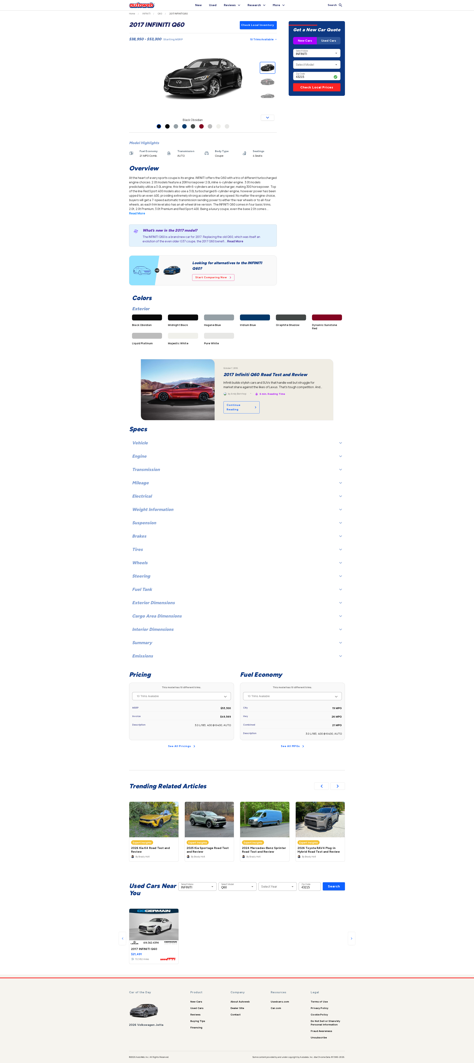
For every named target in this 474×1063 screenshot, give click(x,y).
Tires (137, 549)
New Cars (305, 40)
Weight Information (152, 509)
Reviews (195, 1014)
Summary (142, 642)
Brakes (139, 536)
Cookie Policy (319, 1014)
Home (132, 13)
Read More (137, 213)
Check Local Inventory (257, 25)
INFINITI (146, 13)
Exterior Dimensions (153, 602)
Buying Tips (197, 1021)
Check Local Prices (316, 87)
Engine (139, 456)
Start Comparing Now (211, 277)
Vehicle (140, 442)
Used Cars (328, 40)
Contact (236, 1014)
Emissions (142, 656)
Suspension (144, 522)
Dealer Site (237, 1008)
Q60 (160, 13)
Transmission (146, 469)
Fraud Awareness (321, 1031)
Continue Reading (234, 407)
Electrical (142, 496)
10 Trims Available (261, 39)
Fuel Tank (142, 589)
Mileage (140, 482)
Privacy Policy (319, 1008)
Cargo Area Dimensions (157, 616)
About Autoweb (240, 1001)
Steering (141, 576)
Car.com (276, 1008)
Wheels (140, 562)
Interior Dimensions (152, 629)
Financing (196, 1027)
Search (334, 886)
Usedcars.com (280, 1001)
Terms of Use (319, 1001)
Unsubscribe (319, 1037)
